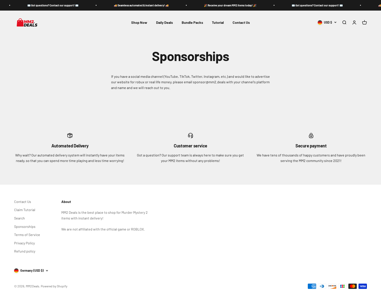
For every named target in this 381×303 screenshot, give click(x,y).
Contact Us (241, 22)
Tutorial (218, 22)
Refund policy (24, 251)
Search (19, 218)
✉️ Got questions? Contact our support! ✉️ (46, 5)
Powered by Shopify (54, 286)
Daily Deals (164, 22)
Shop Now (139, 22)
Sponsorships (24, 226)
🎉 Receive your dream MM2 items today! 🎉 (224, 5)
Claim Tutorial (24, 210)
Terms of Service (27, 234)
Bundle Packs (192, 22)
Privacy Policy (24, 243)
